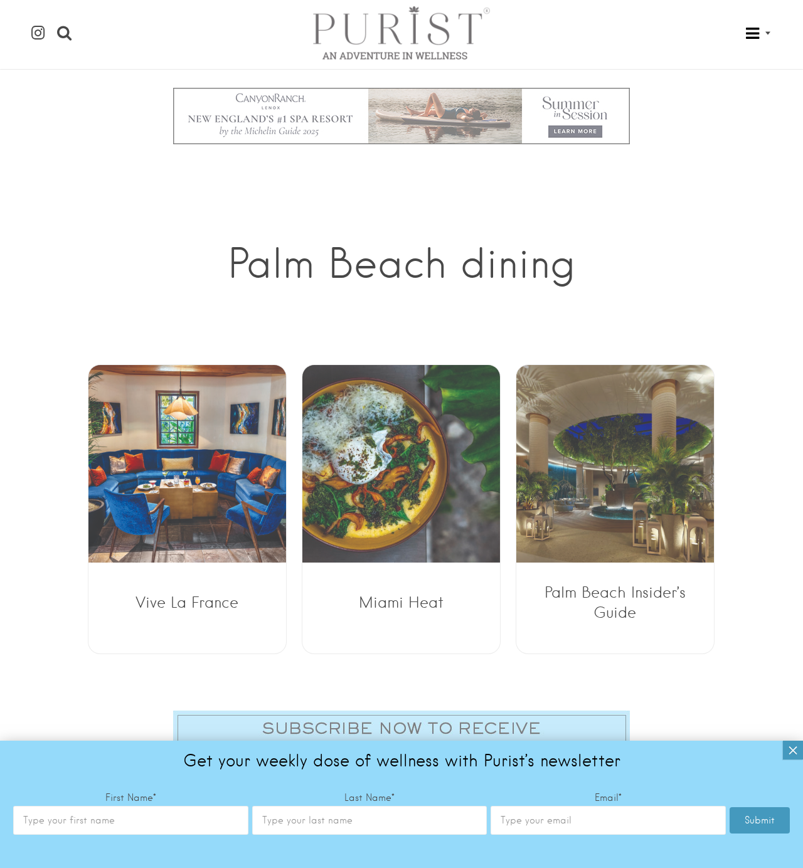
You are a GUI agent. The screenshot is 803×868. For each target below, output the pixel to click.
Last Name (369, 797)
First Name (130, 797)
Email (608, 797)
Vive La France (187, 602)
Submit (760, 820)
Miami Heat (401, 602)
